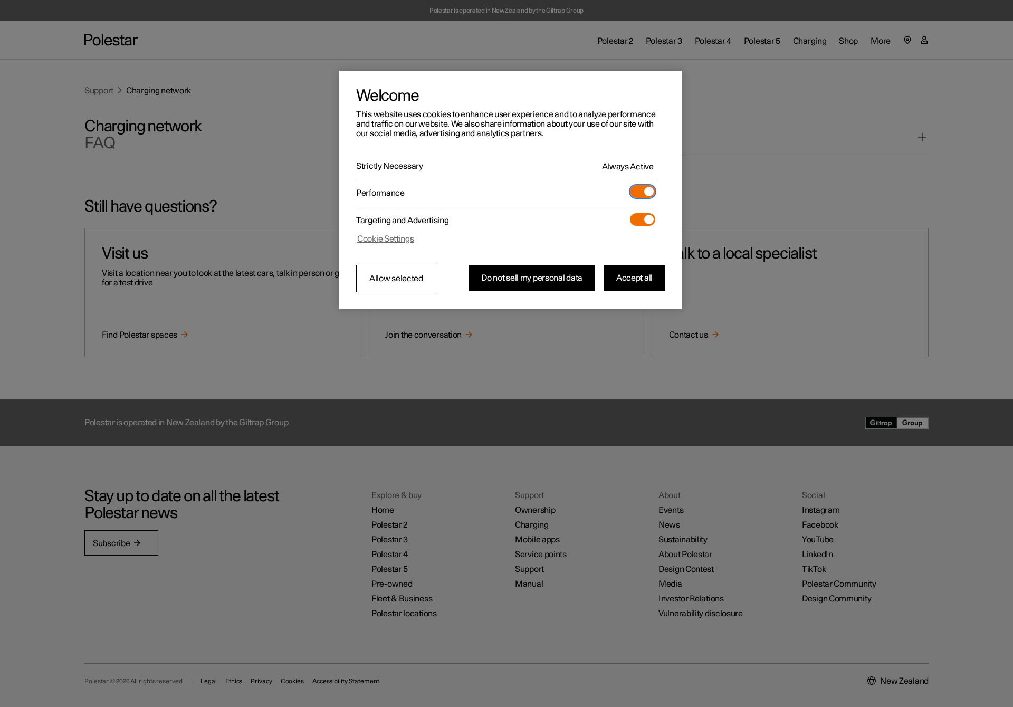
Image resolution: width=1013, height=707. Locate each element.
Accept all (634, 278)
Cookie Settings (385, 239)
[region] (510, 190)
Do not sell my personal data (531, 278)
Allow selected (396, 278)
